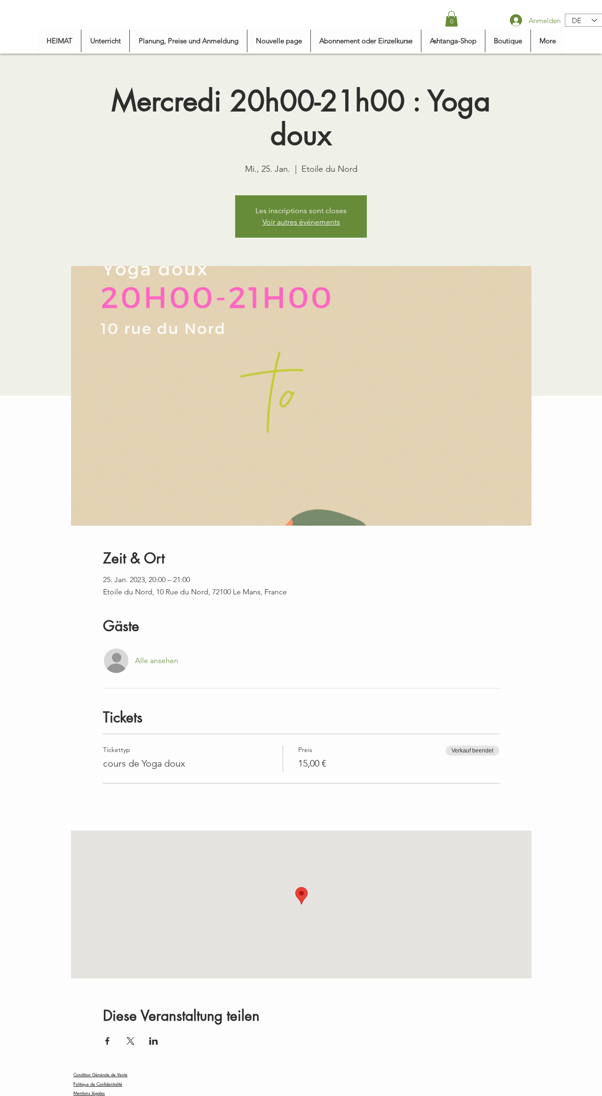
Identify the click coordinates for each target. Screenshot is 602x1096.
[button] (451, 18)
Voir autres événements (301, 221)
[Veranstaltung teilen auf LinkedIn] (153, 1041)
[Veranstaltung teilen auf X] (130, 1041)
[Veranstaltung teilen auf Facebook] (107, 1041)
